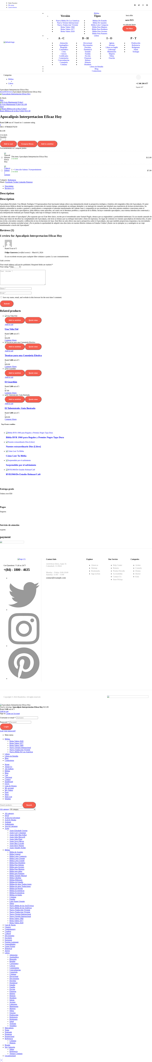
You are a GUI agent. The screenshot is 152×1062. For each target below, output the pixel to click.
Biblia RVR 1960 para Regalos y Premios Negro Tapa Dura (35, 437)
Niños (12, 903)
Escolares (8, 938)
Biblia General (15, 854)
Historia (12, 996)
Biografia (13, 959)
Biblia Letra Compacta (18, 856)
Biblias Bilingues (16, 880)
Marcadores (9, 1028)
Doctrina (13, 981)
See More (129, 28)
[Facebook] (134, 5)
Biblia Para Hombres (17, 863)
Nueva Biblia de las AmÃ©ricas (22, 906)
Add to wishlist (47, 144)
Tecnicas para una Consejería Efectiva (23, 355)
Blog (6, 758)
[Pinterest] (147, 5)
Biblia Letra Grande (17, 861)
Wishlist (8, 799)
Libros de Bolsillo (11, 756)
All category (9, 813)
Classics (8, 927)
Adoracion (13, 955)
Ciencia (12, 966)
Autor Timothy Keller (18, 848)
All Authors (9, 769)
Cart (6, 775)
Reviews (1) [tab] (7, 230)
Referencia (9, 92)
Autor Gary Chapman (18, 833)
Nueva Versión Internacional (20, 916)
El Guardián (11, 382)
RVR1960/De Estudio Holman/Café (23, 474)
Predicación (14, 1015)
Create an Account (13, 713)
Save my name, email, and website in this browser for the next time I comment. (32, 297)
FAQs (7, 784)
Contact (8, 779)
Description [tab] (7, 193)
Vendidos (13, 1026)
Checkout (8, 777)
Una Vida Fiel (11, 329)
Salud (12, 1021)
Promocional (9, 1036)
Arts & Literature (11, 826)
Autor (7, 828)
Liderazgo (13, 1004)
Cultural (8, 934)
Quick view (33, 320)
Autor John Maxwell (17, 837)
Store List (8, 797)
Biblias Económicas (17, 891)
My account (9, 788)
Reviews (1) (9, 188)
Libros (7, 754)
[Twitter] (139, 5)
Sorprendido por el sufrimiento (21, 465)
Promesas (8, 1034)
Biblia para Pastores (17, 873)
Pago (7, 792)
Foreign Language (12, 942)
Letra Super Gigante (17, 901)
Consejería (13, 972)
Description (9, 186)
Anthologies (9, 824)
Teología (13, 1024)
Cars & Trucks (10, 925)
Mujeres (13, 1009)
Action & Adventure (12, 818)
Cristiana (13, 897)
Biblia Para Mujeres (17, 869)
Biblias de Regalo (16, 888)
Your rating (5, 267)
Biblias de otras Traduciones (20, 886)
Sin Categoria (10, 1047)
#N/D (7, 816)
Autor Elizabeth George (18, 831)
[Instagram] (143, 5)
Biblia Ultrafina (15, 878)
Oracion (13, 1013)
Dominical (13, 983)
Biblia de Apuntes (16, 852)
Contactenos (9, 760)
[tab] (78, 186)
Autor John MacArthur (18, 835)
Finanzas (13, 991)
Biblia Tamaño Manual (18, 876)
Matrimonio (14, 1006)
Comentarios (14, 968)
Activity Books (10, 820)
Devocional (14, 976)
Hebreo (12, 994)
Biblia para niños (16, 871)
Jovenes (12, 1002)
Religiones (13, 1019)
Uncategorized (10, 1056)
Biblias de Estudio (16, 882)
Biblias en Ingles (16, 895)
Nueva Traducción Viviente (20, 910)
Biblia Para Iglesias (17, 865)
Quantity (3, 137)
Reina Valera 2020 (16, 741)
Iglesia (12, 1000)
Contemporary (10, 929)
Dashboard (9, 782)
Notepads (8, 1032)
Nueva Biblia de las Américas (21, 908)
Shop (7, 794)
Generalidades (10, 944)
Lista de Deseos (11, 786)
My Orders (9, 790)
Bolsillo (12, 961)
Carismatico (14, 964)
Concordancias (15, 970)
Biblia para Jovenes (17, 867)
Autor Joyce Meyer (17, 841)
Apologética (14, 957)
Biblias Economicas (17, 893)
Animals (8, 822)
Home (2, 92)
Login (6, 727)
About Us (8, 767)
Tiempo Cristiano (16, 1054)
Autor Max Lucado (17, 843)
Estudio (12, 985)
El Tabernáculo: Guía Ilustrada (20, 408)
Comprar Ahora (27, 144)
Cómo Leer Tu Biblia (16, 456)
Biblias (7, 739)
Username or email (8, 718)
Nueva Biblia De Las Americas (21, 752)
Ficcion (12, 989)
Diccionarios (9, 936)
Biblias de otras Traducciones (20, 884)
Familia (12, 899)
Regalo (7, 1045)
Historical (8, 949)
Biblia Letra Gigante (17, 858)
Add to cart (8, 144)
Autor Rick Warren (17, 846)
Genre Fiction (10, 946)
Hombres (13, 998)
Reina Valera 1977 (16, 743)
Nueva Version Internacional (20, 748)
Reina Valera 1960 (16, 745)
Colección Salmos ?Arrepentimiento (27, 170)
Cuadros (8, 931)
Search (29, 805)
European (8, 940)
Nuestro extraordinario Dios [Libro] (23, 446)
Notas (7, 1030)
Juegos (7, 951)
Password (4, 722)
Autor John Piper (16, 839)
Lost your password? (8, 731)
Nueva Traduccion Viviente (20, 750)
